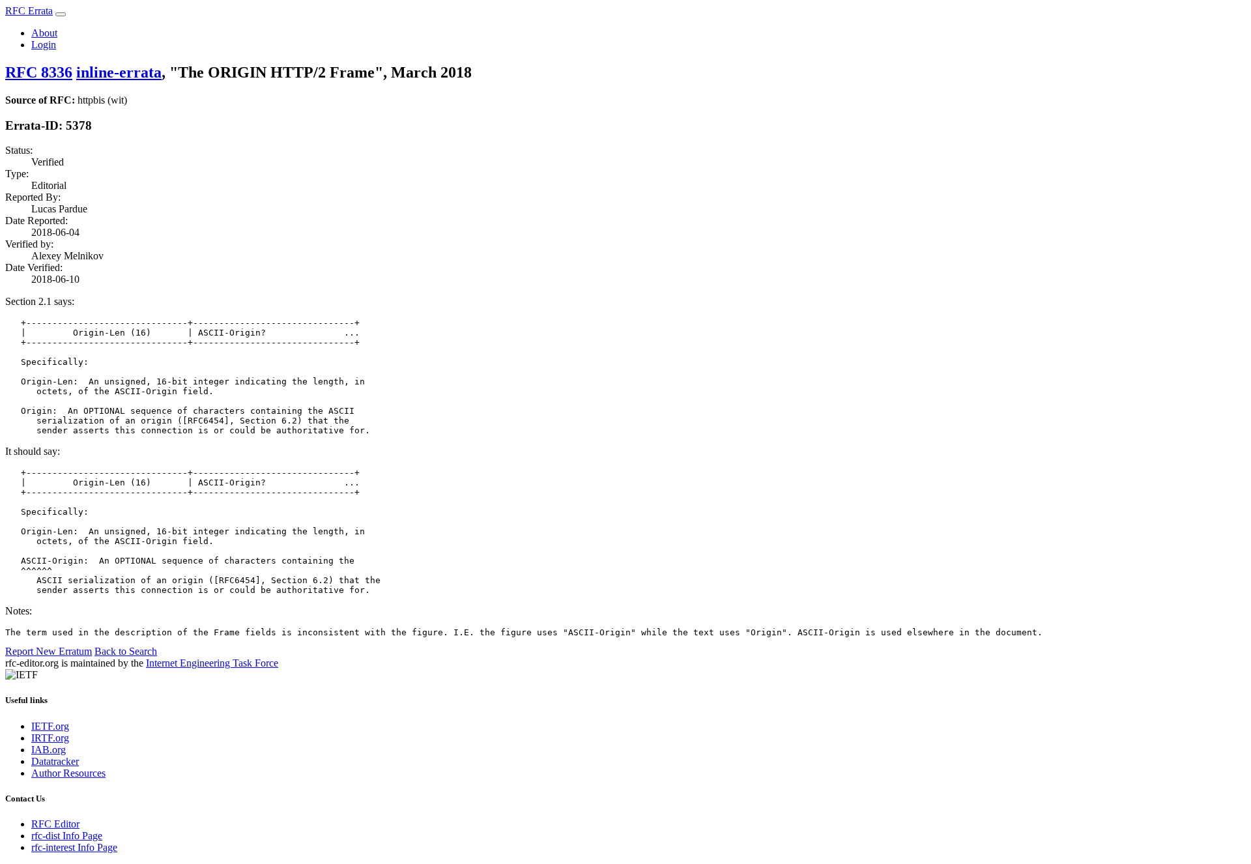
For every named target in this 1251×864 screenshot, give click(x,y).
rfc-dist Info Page (66, 835)
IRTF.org (50, 737)
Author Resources (68, 773)
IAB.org (48, 749)
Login (43, 44)
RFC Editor (55, 823)
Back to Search (125, 651)
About (44, 32)
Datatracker (55, 761)
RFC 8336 (38, 72)
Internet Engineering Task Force (212, 663)
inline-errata (119, 72)
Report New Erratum (48, 651)
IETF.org (50, 726)
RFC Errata (29, 10)
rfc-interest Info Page (74, 847)
